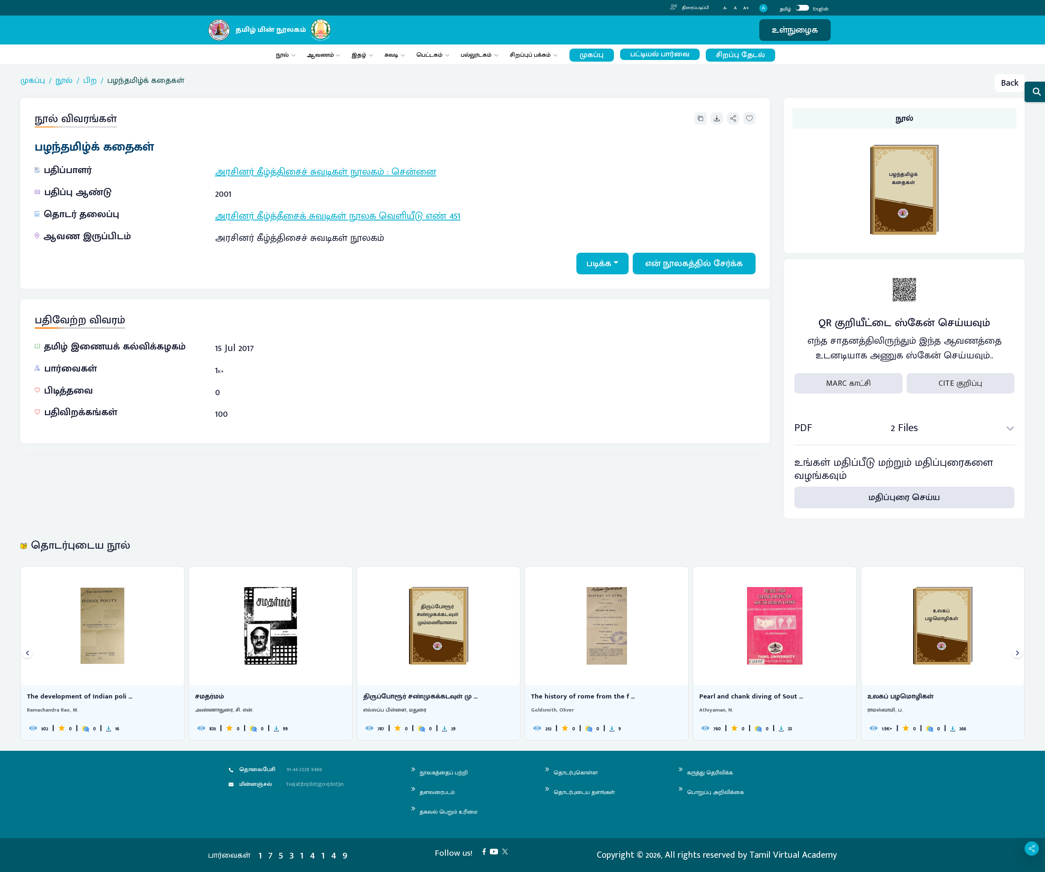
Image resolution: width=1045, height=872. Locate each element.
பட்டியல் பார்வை (659, 54)
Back (1009, 83)
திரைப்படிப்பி (695, 7)
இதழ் (358, 55)
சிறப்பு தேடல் (740, 55)
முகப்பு (592, 55)
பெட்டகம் (429, 55)
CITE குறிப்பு (960, 383)
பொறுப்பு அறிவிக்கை (715, 792)
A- (725, 8)
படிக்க (599, 263)
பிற (90, 80)
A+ (746, 8)
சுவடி (391, 55)
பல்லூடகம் (476, 55)
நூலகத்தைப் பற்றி (444, 772)
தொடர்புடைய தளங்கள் (584, 792)
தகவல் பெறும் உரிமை (449, 811)
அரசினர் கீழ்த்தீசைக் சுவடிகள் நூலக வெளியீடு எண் (332, 216)
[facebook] (486, 851)
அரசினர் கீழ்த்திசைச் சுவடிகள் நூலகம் (299, 172)
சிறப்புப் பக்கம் (530, 55)
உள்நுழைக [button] (795, 30)
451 (454, 216)
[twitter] (507, 851)
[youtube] (496, 851)
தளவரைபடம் (437, 792)
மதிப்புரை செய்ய (904, 497)
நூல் (282, 55)
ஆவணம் (321, 55)
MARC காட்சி (848, 383)
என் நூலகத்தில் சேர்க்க (694, 263)
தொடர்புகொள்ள (576, 772)
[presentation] (27, 653)
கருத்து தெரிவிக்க (710, 772)
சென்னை (413, 172)
